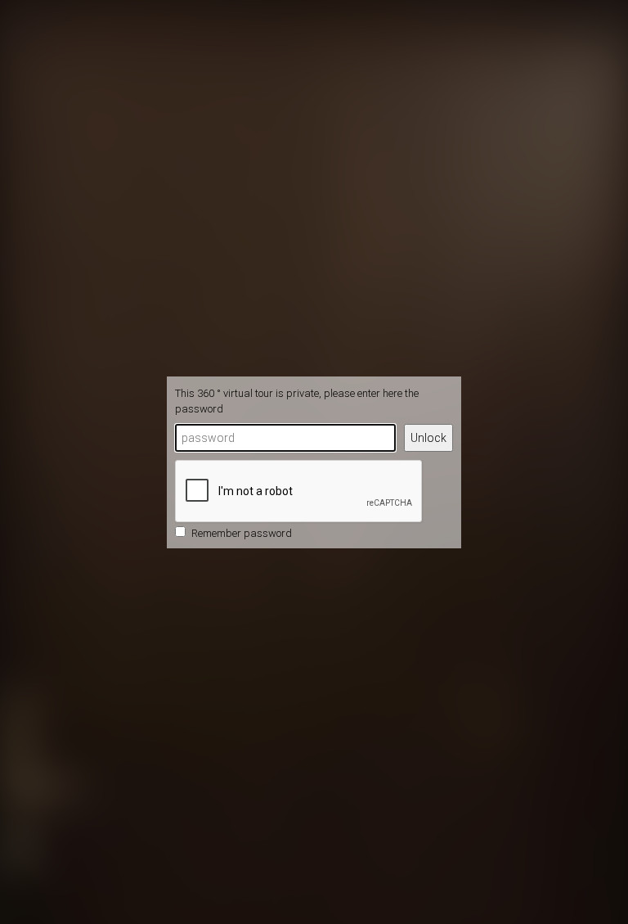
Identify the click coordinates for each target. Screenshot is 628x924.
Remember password (241, 533)
